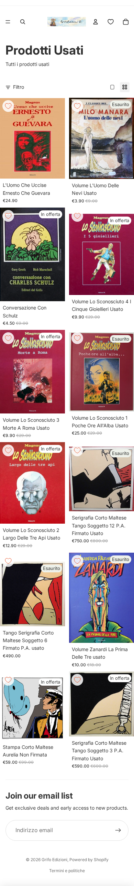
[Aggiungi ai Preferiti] (8, 106)
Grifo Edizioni (54, 859)
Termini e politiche (67, 870)
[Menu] (8, 22)
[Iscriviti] (118, 830)
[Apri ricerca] (22, 21)
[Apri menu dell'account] (95, 21)
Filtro (18, 87)
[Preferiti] (110, 21)
